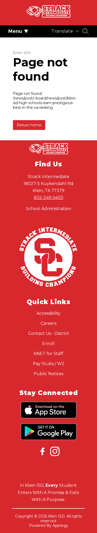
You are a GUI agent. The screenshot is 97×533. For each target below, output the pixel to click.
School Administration (48, 208)
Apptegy (60, 525)
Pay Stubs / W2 (48, 363)
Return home (29, 125)
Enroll (48, 343)
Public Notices (48, 373)
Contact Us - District (48, 333)
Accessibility (48, 313)
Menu (15, 31)
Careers (48, 323)
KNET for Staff (48, 353)
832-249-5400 (48, 197)
